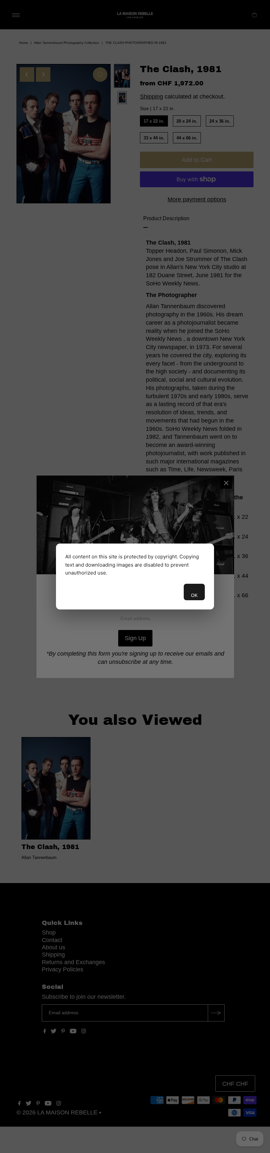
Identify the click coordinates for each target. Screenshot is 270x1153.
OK (194, 595)
